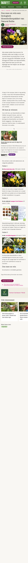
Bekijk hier (12, 154)
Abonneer (15, 2)
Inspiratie (8, 10)
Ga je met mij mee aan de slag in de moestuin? (11, 143)
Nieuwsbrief (11, 7)
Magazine (3, 7)
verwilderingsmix (11, 235)
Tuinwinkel (18, 7)
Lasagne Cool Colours (16, 201)
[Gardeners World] (5, 2)
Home (2, 10)
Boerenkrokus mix (9, 169)
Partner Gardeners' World (17, 292)
